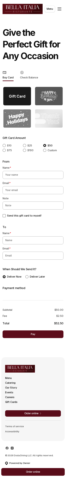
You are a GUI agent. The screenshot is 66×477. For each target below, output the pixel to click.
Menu (50, 9)
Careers (9, 397)
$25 (29, 145)
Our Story (11, 387)
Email (7, 183)
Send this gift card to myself (24, 215)
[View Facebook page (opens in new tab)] (7, 448)
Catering (10, 383)
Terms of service (14, 426)
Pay (33, 334)
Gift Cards (11, 402)
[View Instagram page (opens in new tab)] (12, 448)
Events (9, 392)
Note (5, 198)
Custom (52, 150)
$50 (50, 145)
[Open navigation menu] (59, 9)
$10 (9, 145)
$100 (30, 150)
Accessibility (12, 431)
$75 (9, 150)
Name (7, 167)
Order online (33, 471)
